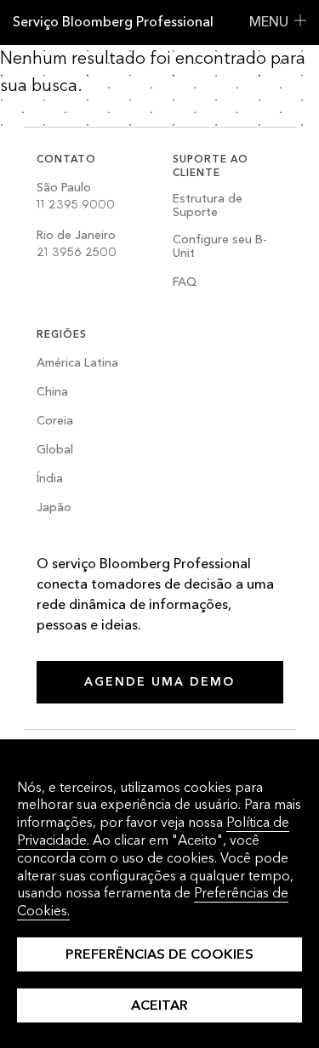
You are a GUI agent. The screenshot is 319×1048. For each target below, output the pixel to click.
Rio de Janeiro (77, 243)
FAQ (185, 283)
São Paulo (76, 196)
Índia (50, 479)
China (52, 392)
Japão (54, 508)
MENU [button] (268, 22)
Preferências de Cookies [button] (159, 954)
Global (55, 450)
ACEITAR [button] (159, 1005)
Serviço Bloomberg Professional (113, 22)
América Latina (77, 363)
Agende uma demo (159, 682)
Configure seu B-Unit (220, 247)
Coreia (55, 421)
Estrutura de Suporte (207, 206)
